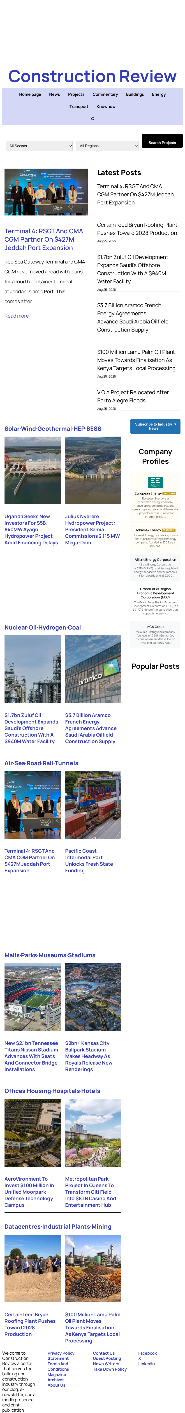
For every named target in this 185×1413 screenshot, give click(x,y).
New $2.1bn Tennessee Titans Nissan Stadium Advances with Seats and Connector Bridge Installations (31, 1056)
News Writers (106, 1363)
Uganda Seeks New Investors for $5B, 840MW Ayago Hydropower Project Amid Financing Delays (31, 529)
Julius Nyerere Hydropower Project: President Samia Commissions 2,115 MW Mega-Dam (92, 529)
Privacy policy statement (61, 1355)
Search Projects (162, 143)
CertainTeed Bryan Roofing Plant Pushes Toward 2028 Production (137, 228)
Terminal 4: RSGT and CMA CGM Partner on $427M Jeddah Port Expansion (44, 239)
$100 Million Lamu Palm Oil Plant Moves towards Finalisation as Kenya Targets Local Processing (136, 360)
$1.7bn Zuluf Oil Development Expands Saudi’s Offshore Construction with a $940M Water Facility (132, 269)
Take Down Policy (110, 1369)
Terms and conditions (58, 1366)
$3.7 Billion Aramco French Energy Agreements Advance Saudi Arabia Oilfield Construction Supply (133, 317)
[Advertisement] (92, 31)
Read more (17, 315)
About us (56, 1385)
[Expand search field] (92, 118)
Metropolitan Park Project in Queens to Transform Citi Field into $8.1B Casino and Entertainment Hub (90, 1192)
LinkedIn (146, 1363)
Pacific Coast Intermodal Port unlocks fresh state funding (89, 861)
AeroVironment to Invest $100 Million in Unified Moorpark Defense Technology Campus (29, 1192)
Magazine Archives (57, 1377)
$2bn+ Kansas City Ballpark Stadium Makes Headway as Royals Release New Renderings (89, 1056)
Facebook (147, 1353)
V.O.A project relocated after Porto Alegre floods (133, 396)
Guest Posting (107, 1358)
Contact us (104, 1353)
